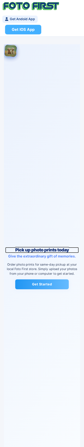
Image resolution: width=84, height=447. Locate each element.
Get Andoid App (22, 19)
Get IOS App (23, 29)
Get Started (42, 284)
